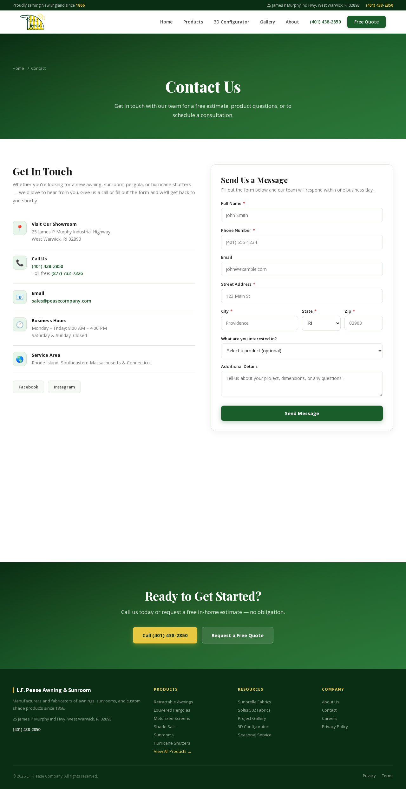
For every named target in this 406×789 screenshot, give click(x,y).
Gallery (267, 22)
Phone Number (238, 230)
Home (166, 22)
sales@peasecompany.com (61, 301)
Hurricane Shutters (172, 743)
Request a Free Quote (238, 635)
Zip (349, 311)
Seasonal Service (255, 735)
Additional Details (239, 366)
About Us (330, 702)
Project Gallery (252, 718)
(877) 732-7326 (67, 273)
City (226, 311)
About (292, 22)
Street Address (238, 284)
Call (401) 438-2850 (165, 635)
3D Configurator (231, 22)
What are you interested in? (249, 339)
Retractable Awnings (173, 702)
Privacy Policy (335, 726)
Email (226, 257)
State (309, 311)
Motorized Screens (172, 718)
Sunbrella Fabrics (254, 702)
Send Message (302, 413)
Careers (329, 718)
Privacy (369, 776)
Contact (329, 710)
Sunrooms (164, 735)
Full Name (233, 203)
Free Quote (366, 22)
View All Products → (173, 751)
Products (193, 22)
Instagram (64, 387)
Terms (387, 776)
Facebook (28, 387)
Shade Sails (165, 726)
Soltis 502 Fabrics (254, 710)
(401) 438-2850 (379, 5)
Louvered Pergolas (172, 710)
